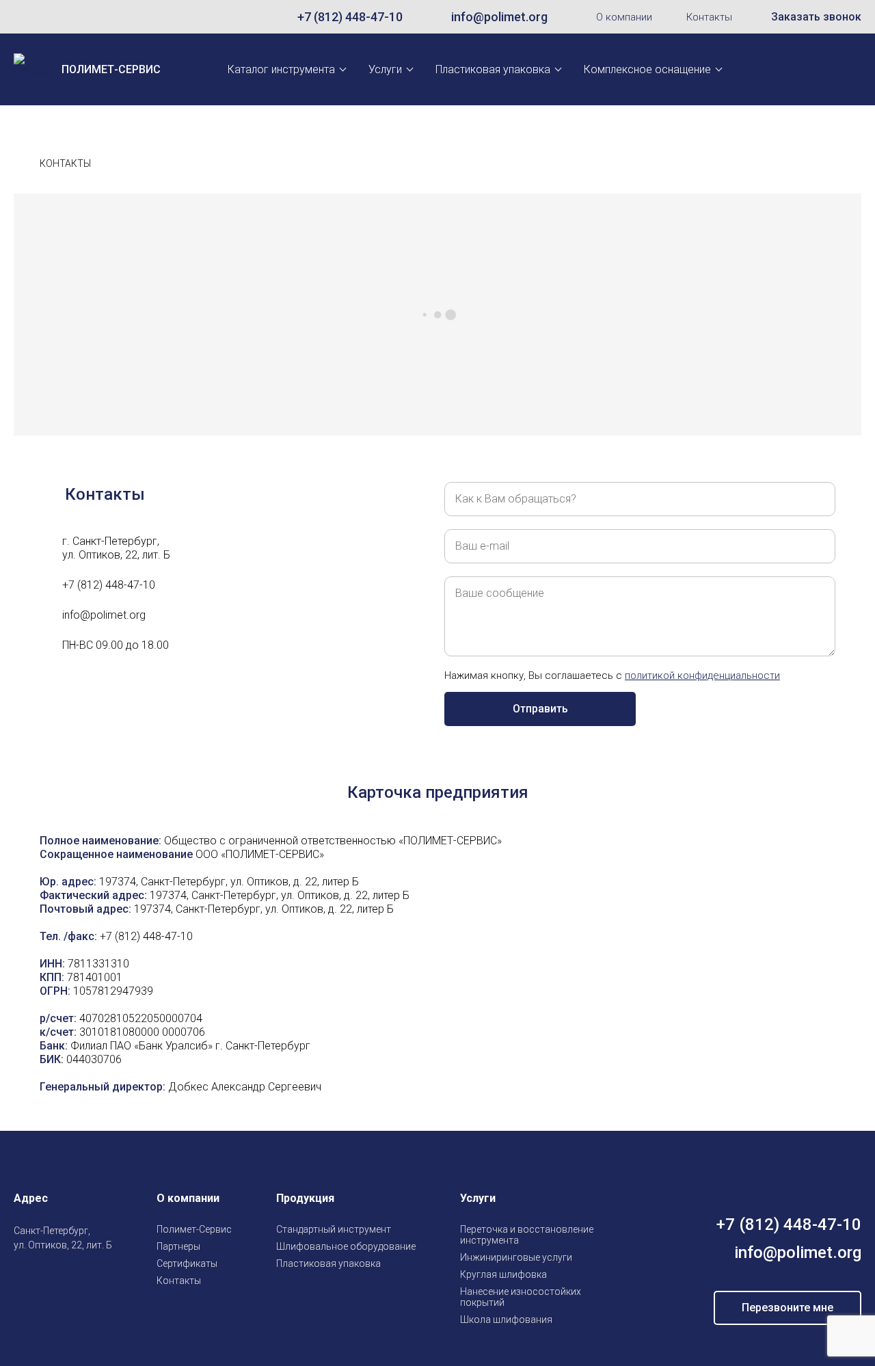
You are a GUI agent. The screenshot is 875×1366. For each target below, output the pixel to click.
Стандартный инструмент (333, 1229)
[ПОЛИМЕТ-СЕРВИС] (19, 164)
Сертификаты (187, 1263)
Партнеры (178, 1246)
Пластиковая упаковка (492, 69)
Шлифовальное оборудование (346, 1246)
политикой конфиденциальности (702, 675)
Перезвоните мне (787, 1307)
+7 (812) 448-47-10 (350, 17)
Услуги (385, 69)
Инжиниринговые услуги (516, 1257)
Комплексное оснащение (647, 69)
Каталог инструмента (281, 69)
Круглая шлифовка (503, 1274)
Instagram (22, 1277)
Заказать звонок (816, 16)
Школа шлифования (506, 1319)
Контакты (709, 17)
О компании (624, 17)
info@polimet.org (499, 17)
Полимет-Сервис (194, 1229)
